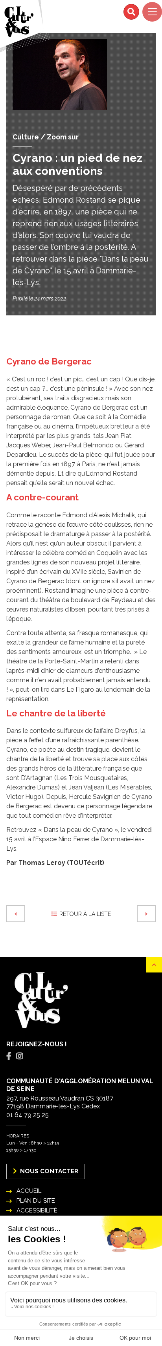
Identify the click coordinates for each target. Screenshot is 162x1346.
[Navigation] (152, 12)
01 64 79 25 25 (27, 1115)
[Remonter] (154, 964)
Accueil (29, 1190)
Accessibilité (37, 1210)
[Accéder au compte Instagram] (19, 1056)
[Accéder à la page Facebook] (8, 1056)
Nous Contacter (48, 1171)
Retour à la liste (85, 914)
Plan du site (36, 1200)
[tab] (8, 1056)
